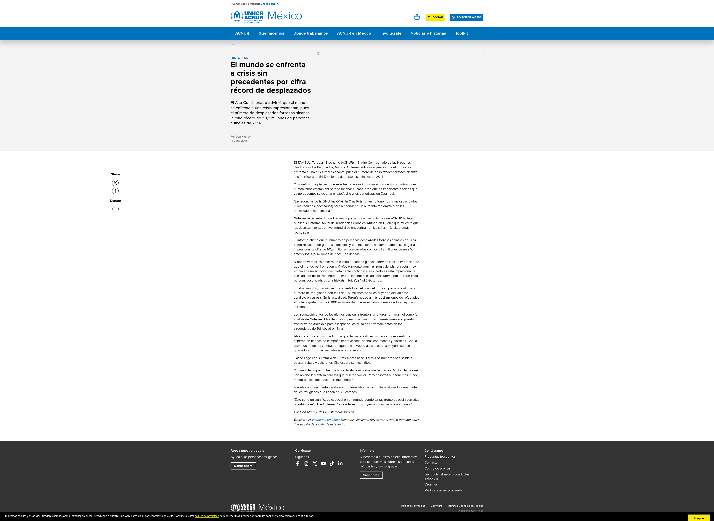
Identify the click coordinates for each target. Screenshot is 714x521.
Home (234, 44)
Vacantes (431, 484)
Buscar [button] (405, 17)
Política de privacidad (413, 506)
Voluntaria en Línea (325, 419)
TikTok (331, 463)
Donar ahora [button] (243, 465)
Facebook (297, 463)
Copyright (436, 506)
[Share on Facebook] (115, 191)
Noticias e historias (428, 33)
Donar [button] (437, 17)
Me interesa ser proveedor (443, 490)
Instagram (306, 463)
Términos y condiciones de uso (465, 506)
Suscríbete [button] (371, 475)
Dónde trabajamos (310, 33)
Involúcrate (390, 33)
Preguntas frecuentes (440, 456)
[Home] (257, 17)
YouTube (323, 463)
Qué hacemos (271, 33)
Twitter (314, 463)
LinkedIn (340, 463)
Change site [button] (268, 4)
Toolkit (461, 33)
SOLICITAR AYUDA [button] (469, 17)
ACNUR (242, 33)
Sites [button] (417, 17)
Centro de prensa (437, 468)
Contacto (431, 462)
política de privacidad (207, 516)
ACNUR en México (354, 33)
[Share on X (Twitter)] (115, 183)
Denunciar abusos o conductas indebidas (446, 476)
